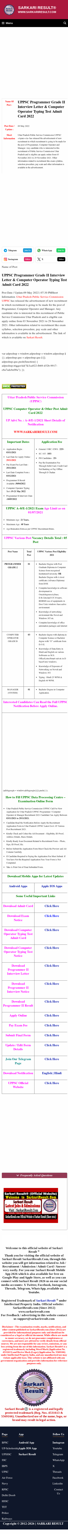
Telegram (58, 1454)
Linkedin (58, 1483)
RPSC (5, 1489)
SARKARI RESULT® (37, 7)
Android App (26, 1442)
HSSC (5, 1501)
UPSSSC (6, 1454)
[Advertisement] (34, 64)
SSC (4, 1460)
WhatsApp (59, 1460)
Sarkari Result (46, 1300)
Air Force (7, 1477)
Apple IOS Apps (51, 886)
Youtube (57, 1448)
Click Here (52, 906)
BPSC (5, 1442)
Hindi (58, 1073)
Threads (57, 1471)
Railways (7, 1518)
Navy (5, 1483)
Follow (27, 259)
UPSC (5, 1471)
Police (5, 1513)
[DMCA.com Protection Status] (14, 388)
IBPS (4, 1466)
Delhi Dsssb (8, 1495)
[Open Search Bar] (65, 23)
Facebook (58, 1477)
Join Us (27, 250)
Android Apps (18, 886)
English (47, 1073)
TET (4, 1507)
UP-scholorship (10, 1448)
